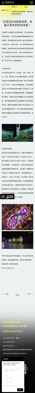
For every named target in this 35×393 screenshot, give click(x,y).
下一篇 (29, 294)
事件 (5, 10)
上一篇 (6, 294)
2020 (25, 7)
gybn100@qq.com (8, 346)
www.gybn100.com (9, 342)
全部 (15, 7)
